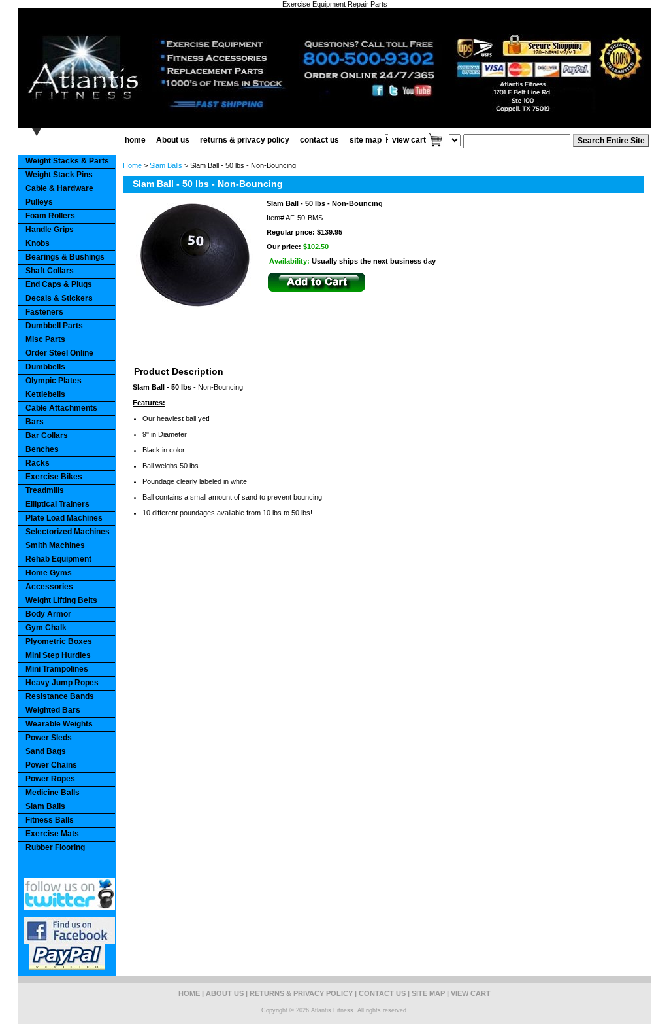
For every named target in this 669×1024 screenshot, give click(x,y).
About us (172, 140)
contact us (319, 140)
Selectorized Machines (67, 531)
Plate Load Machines (64, 517)
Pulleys (39, 202)
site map (366, 140)
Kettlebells (45, 394)
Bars (34, 421)
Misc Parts (45, 339)
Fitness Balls (49, 820)
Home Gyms (48, 572)
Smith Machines (55, 545)
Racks (37, 463)
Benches (42, 449)
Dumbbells (45, 366)
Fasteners (44, 311)
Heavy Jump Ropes (62, 682)
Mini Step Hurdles (58, 655)
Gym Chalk (46, 627)
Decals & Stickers (59, 298)
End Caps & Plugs (58, 284)
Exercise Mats (52, 833)
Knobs (37, 243)
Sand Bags (45, 751)
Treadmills (44, 490)
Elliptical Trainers (57, 504)
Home (132, 165)
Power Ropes (50, 778)
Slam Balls (166, 165)
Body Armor (48, 614)
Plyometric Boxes (58, 641)
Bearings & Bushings (65, 257)
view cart (409, 140)
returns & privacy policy (244, 140)
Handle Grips (49, 229)
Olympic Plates (53, 380)
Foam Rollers (50, 215)
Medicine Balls (52, 792)
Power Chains (51, 765)
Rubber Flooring (55, 847)
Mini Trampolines (56, 669)
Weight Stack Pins (59, 174)
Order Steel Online (59, 353)
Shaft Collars (49, 270)
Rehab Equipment (58, 559)
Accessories (49, 586)
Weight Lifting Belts (61, 600)
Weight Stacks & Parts (67, 160)
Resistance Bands (59, 696)
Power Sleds (48, 737)
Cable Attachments (61, 408)
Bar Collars (46, 435)
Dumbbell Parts (54, 325)
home (135, 140)
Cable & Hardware (59, 188)
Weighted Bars (52, 710)
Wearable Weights (59, 723)
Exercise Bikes (53, 476)
